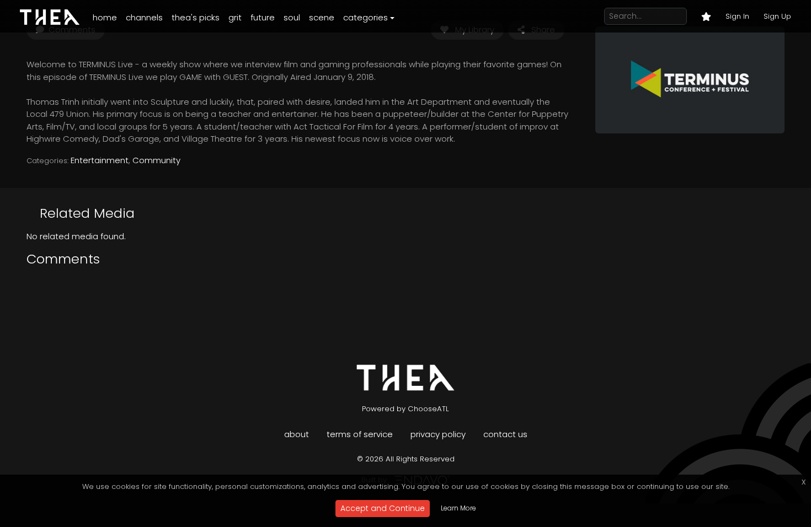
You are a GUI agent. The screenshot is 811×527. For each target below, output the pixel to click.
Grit (235, 17)
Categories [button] (365, 17)
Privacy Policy (438, 434)
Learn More (458, 508)
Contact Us (505, 434)
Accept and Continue (382, 508)
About (296, 434)
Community (156, 160)
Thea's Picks (196, 17)
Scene (321, 17)
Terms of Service (360, 434)
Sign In (737, 16)
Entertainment (100, 160)
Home (105, 17)
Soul (292, 17)
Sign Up (777, 16)
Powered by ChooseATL (405, 409)
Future (262, 17)
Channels (144, 17)
